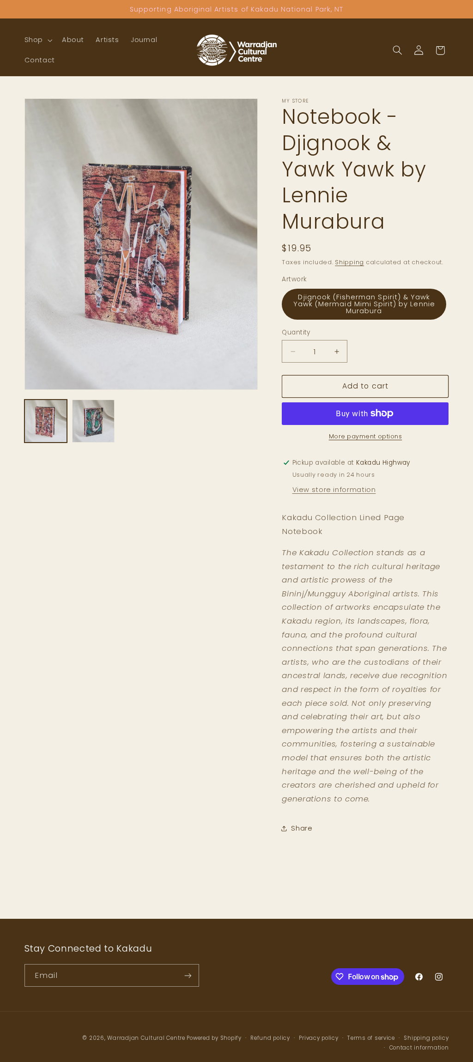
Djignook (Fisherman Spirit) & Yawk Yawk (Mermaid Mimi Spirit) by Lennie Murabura (364, 303)
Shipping (349, 262)
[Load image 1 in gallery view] (45, 421)
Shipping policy (426, 1038)
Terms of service (371, 1038)
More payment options (365, 436)
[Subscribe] (187, 975)
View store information (334, 489)
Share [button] (301, 828)
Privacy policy (318, 1038)
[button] (37, 40)
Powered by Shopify (214, 1038)
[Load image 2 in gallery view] (93, 421)
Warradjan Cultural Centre (146, 1038)
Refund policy (270, 1038)
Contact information (419, 1047)
